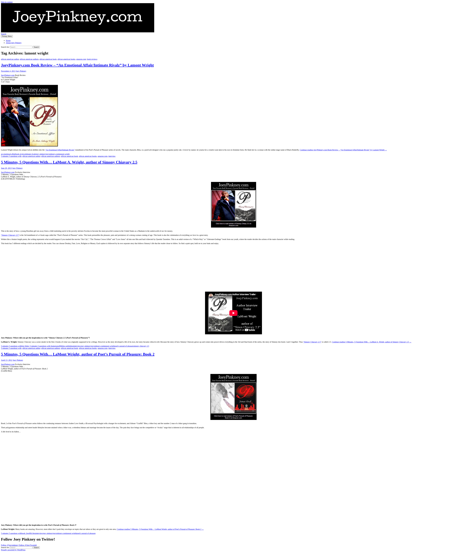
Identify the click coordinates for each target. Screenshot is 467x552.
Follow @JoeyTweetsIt (28, 545)
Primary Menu (7, 36)
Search (3, 34)
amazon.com (81, 59)
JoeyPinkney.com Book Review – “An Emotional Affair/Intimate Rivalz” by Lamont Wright (77, 65)
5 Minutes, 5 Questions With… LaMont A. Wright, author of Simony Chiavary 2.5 (69, 162)
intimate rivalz (30, 154)
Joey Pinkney (21, 71)
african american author (10, 59)
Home (8, 41)
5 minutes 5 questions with (11, 156)
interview (112, 156)
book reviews (92, 59)
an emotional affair (8, 154)
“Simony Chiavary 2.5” (10, 235)
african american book (48, 59)
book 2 (24, 533)
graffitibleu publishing (65, 346)
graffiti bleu (31, 533)
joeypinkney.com (52, 154)
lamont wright (64, 154)
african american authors (29, 59)
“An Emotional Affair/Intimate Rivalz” (60, 150)
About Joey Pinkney (14, 43)
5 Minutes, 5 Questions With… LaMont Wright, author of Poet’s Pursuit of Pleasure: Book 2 (77, 354)
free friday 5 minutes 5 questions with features (39, 346)
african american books (66, 59)
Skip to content (7, 2)
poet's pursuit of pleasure (124, 346)
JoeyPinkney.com (7, 75)
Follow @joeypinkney (9, 545)
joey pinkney (41, 154)
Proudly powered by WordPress (13, 550)
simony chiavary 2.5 (141, 346)
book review (20, 154)
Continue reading (343, 150)
